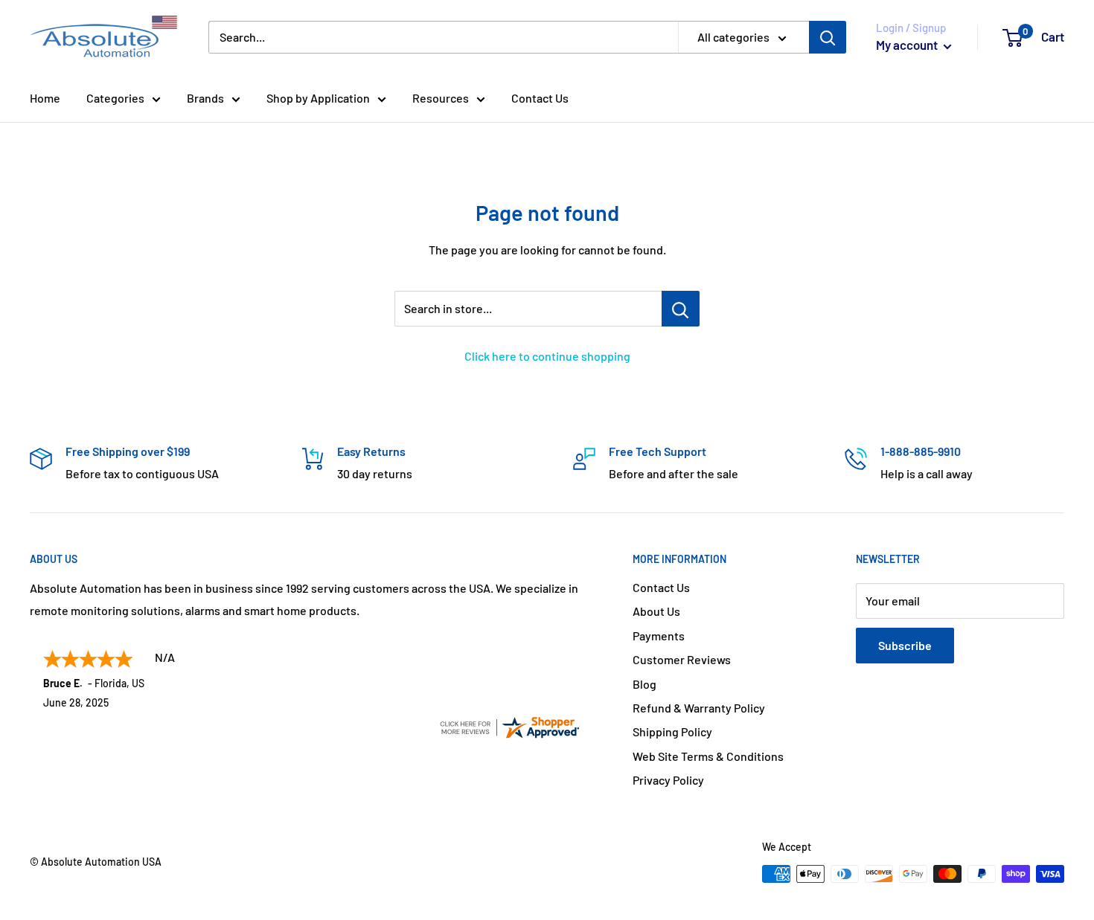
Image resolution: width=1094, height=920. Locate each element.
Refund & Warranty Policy (699, 708)
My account (908, 44)
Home (45, 98)
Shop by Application (318, 98)
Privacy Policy (668, 780)
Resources (440, 98)
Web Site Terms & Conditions (708, 756)
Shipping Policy (672, 731)
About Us (656, 611)
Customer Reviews (682, 659)
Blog (644, 684)
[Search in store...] (681, 308)
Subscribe (905, 645)
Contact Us (540, 98)
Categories (115, 98)
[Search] (827, 37)
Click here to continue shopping (547, 356)
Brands (205, 98)
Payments (659, 635)
